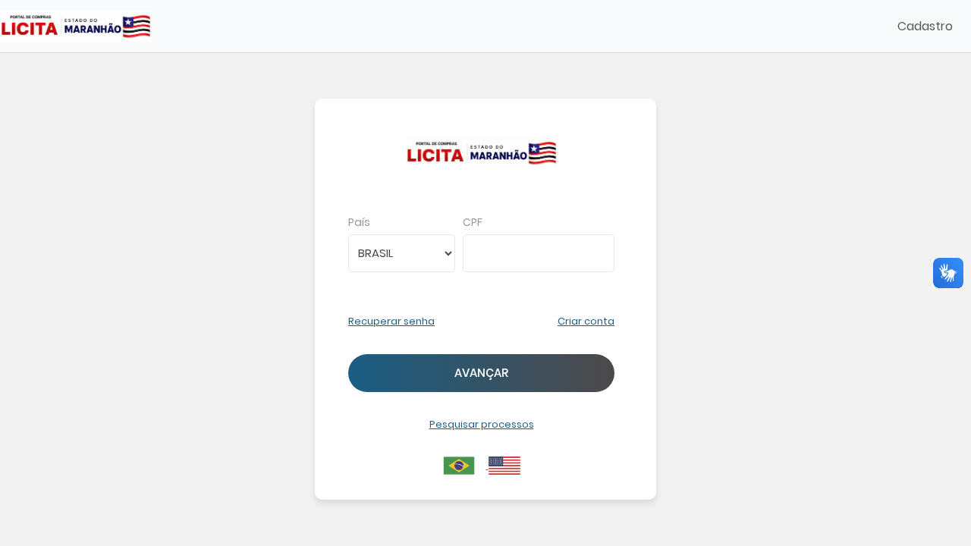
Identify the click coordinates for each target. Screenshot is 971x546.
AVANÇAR (481, 373)
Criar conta (586, 321)
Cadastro (925, 26)
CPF (472, 222)
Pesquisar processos (481, 424)
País (359, 222)
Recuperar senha (391, 321)
